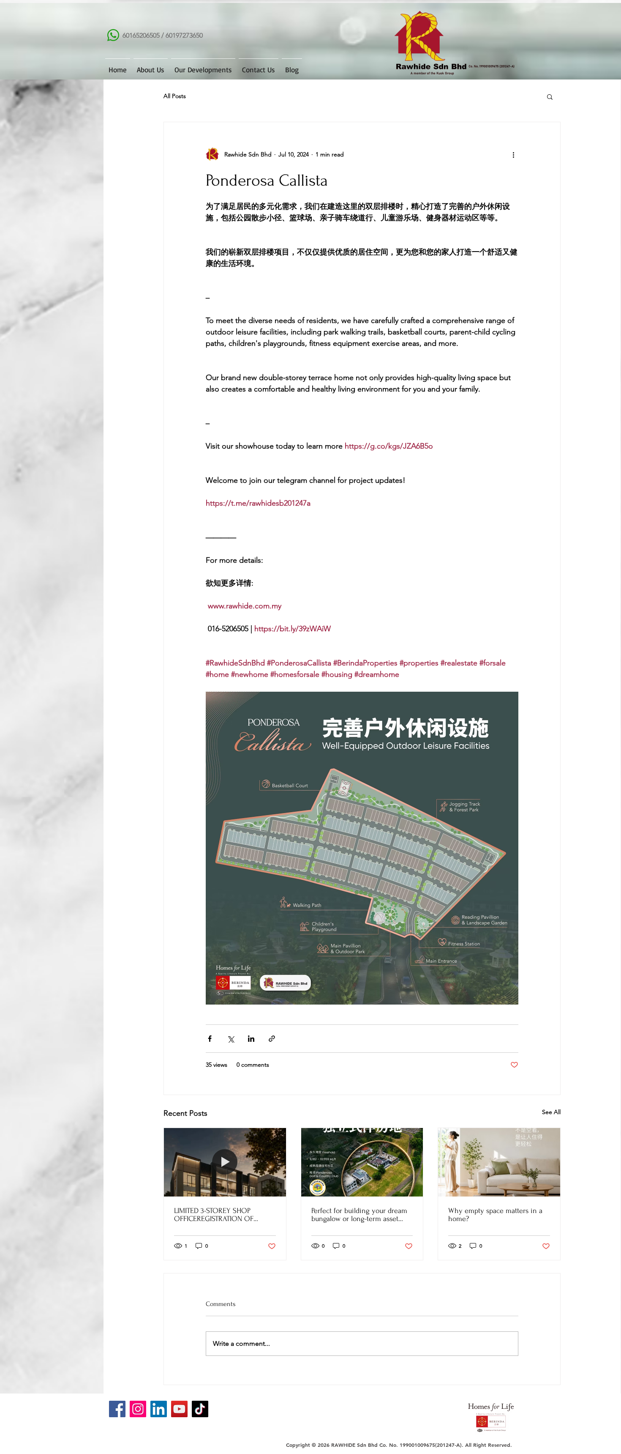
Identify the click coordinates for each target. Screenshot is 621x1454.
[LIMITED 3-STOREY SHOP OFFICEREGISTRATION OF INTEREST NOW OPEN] (225, 1162)
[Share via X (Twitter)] (230, 1039)
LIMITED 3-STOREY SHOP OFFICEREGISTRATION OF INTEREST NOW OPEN (213, 1215)
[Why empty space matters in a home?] (499, 1162)
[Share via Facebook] (210, 1039)
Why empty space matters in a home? (495, 1215)
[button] (550, 96)
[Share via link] (272, 1039)
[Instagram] (138, 1409)
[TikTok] (200, 1409)
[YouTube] (179, 1409)
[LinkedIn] (158, 1409)
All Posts (174, 96)
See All (551, 1112)
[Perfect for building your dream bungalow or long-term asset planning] (362, 1162)
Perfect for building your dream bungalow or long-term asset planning (359, 1215)
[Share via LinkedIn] (251, 1039)
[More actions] (513, 154)
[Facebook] (117, 1409)
